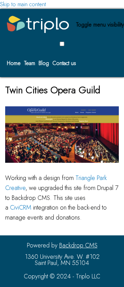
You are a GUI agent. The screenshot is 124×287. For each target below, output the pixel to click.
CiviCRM (20, 207)
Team (29, 63)
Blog (44, 63)
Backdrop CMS (78, 245)
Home (14, 63)
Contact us (64, 63)
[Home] (62, 24)
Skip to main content (23, 4)
